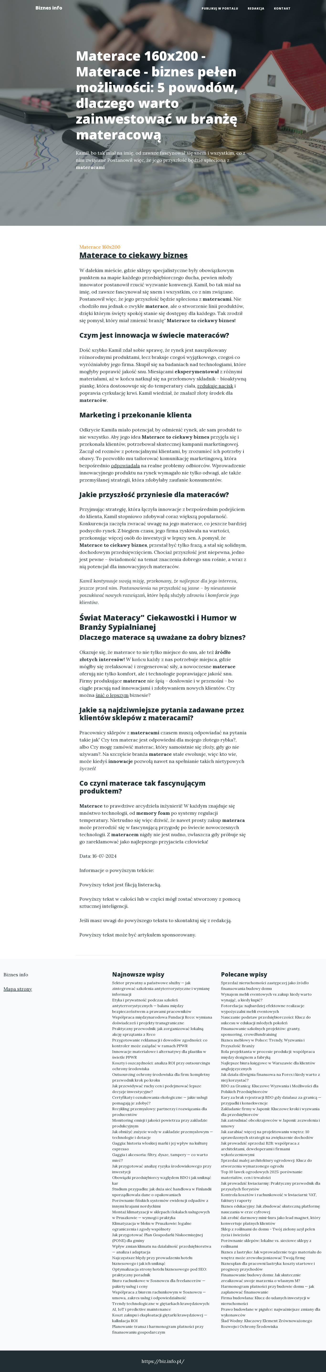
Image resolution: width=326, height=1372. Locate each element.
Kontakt (282, 8)
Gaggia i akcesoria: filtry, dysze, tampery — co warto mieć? (160, 1157)
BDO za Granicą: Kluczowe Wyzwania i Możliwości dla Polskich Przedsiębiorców (269, 1088)
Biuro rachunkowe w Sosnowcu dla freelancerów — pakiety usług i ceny (158, 1283)
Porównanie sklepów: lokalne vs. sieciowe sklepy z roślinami (266, 1243)
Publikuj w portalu (220, 8)
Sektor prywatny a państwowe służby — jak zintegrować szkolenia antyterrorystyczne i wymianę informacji (161, 988)
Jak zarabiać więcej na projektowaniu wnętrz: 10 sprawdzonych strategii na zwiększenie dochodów (267, 1134)
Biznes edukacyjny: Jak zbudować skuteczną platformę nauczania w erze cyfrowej (270, 1209)
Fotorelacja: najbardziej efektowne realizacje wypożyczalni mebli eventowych (262, 1008)
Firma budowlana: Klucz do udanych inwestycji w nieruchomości (265, 1300)
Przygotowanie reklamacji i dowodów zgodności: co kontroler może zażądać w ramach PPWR (159, 1043)
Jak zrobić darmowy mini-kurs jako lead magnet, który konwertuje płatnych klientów (270, 1220)
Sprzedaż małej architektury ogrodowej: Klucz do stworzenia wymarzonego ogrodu (266, 1163)
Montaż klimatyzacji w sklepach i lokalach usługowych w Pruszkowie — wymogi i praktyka (161, 1214)
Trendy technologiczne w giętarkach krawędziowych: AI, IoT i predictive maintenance (161, 1306)
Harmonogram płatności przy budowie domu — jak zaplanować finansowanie (267, 1289)
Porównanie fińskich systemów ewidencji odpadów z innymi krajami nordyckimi (160, 1203)
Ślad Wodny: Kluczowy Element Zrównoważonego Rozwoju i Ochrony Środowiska (266, 1323)
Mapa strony (18, 989)
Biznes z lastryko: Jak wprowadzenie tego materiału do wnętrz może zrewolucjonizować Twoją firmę (271, 1255)
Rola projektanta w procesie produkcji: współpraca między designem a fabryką (268, 1054)
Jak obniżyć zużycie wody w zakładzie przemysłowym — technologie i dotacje (162, 1134)
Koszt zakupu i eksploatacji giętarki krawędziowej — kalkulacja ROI (159, 1318)
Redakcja (256, 8)
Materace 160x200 (99, 247)
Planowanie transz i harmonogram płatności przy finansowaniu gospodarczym (157, 1329)
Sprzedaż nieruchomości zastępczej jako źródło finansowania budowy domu (265, 985)
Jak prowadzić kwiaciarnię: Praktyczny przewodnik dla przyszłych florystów (270, 1186)
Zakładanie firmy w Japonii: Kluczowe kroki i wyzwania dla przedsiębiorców (270, 1111)
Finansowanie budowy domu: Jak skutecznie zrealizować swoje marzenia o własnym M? (261, 1277)
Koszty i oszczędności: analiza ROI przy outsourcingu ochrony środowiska (161, 1066)
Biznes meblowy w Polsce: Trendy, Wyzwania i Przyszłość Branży (263, 1043)
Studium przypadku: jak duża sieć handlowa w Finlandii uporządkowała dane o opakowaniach (161, 1192)
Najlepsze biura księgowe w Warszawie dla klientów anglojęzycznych (268, 1066)
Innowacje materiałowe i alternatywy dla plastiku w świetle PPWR (159, 1054)
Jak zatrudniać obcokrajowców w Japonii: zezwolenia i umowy (270, 1123)
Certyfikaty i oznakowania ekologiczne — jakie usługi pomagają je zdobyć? (159, 1100)
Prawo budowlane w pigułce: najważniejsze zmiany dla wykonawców (270, 1312)
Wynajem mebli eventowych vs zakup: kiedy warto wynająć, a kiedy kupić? (266, 997)
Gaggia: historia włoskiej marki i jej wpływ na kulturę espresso (160, 1146)
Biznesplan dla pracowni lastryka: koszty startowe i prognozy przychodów (268, 1266)
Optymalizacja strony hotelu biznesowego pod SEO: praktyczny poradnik (159, 1272)
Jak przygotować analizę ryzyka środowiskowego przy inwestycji (161, 1169)
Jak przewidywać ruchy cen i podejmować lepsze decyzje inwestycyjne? (156, 1088)
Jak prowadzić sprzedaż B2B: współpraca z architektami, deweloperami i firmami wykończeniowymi (260, 1149)
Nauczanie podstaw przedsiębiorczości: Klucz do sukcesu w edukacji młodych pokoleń (266, 1020)
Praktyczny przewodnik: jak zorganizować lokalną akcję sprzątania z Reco (157, 1031)
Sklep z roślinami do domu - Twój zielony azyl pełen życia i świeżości (268, 1232)
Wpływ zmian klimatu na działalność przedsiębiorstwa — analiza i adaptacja (161, 1249)
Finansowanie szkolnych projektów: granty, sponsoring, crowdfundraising (260, 1031)
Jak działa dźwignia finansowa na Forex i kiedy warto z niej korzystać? (270, 1077)
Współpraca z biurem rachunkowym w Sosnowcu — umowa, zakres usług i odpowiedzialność (159, 1295)
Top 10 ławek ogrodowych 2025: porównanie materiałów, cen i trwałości (261, 1174)
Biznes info (48, 8)
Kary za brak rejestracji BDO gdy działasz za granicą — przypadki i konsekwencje (271, 1100)
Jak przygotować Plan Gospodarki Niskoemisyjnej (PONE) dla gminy (157, 1237)
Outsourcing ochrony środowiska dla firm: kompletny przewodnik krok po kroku (161, 1077)
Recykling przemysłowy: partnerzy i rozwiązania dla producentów (159, 1111)
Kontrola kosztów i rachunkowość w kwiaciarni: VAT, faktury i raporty (269, 1197)
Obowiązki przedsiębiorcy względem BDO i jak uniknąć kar (161, 1180)
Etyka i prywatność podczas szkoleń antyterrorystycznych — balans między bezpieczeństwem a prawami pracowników (151, 1006)
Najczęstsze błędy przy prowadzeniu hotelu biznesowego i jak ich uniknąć (152, 1260)
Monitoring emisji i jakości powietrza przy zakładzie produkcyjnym (159, 1123)
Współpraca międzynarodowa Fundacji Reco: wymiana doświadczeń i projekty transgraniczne (162, 1020)
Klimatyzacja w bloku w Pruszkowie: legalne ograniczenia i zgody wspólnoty (151, 1226)
